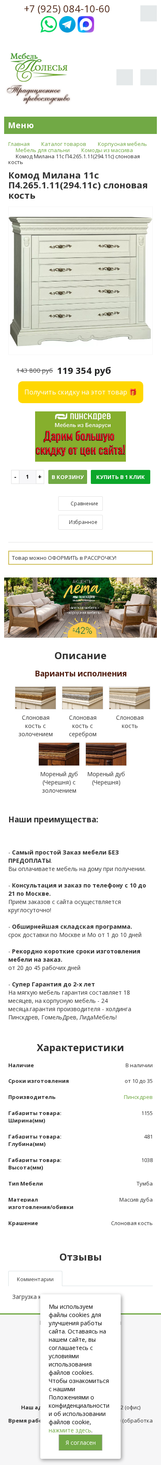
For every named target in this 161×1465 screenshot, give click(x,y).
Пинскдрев (138, 1097)
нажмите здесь (70, 1430)
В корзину (68, 477)
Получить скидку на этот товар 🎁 (80, 392)
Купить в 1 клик (120, 477)
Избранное (82, 522)
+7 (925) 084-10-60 (67, 8)
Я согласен (81, 1442)
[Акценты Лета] (80, 607)
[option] (80, 281)
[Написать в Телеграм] (67, 23)
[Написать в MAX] (86, 23)
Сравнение (83, 503)
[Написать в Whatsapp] (48, 23)
